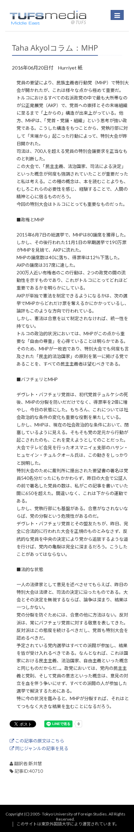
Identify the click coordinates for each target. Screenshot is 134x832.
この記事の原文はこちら (39, 741)
